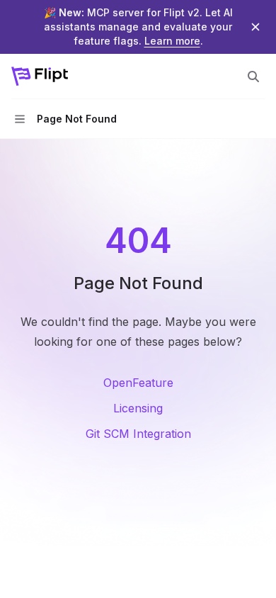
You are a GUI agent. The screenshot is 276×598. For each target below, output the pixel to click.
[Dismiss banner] (255, 27)
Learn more (172, 41)
